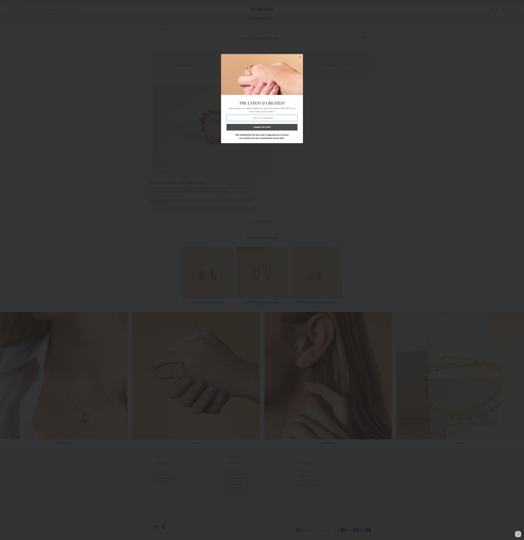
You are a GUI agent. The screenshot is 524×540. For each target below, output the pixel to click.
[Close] (300, 57)
